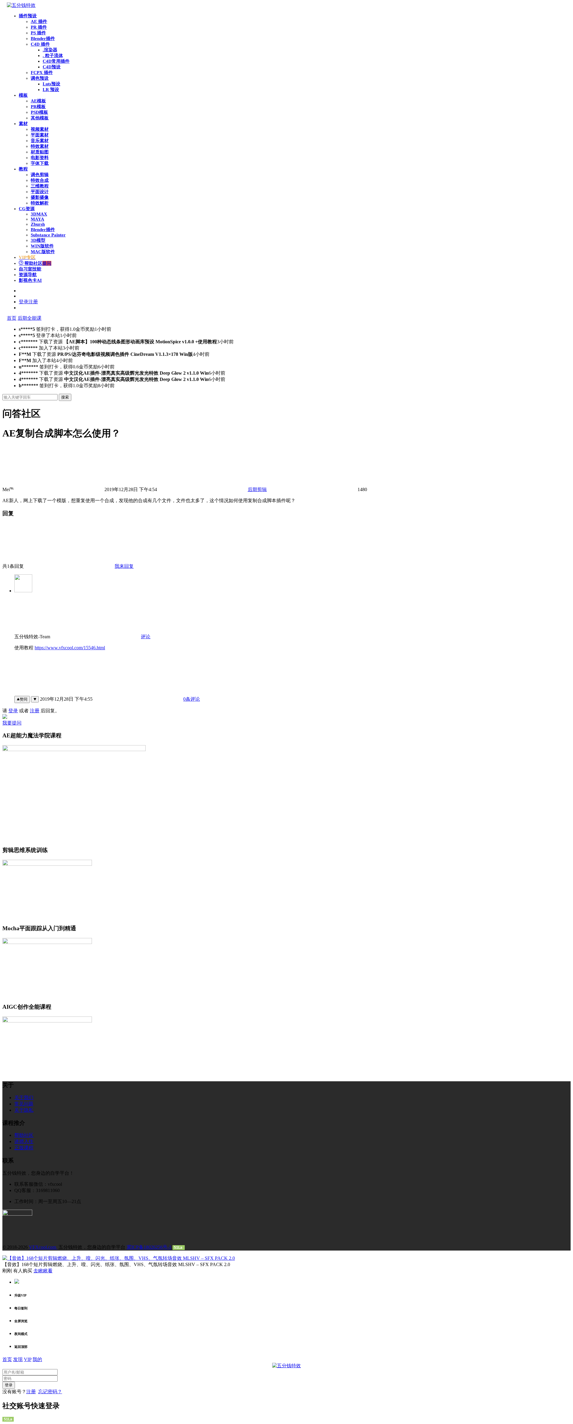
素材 (23, 123)
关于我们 (23, 1097)
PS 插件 (38, 32)
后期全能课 (29, 318)
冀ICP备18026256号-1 (149, 1247)
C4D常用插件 (56, 61)
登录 (13, 710)
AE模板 (38, 101)
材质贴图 (40, 152)
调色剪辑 (40, 174)
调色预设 (40, 78)
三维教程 (40, 186)
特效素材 (40, 146)
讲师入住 (23, 1141)
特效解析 (40, 203)
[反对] (35, 699)
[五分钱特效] (21, 5)
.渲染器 (50, 49)
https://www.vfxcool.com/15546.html (70, 647)
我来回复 (124, 566)
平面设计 (40, 191)
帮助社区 (37, 263)
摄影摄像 (40, 197)
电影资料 (40, 157)
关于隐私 (23, 1110)
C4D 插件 (40, 44)
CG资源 (27, 208)
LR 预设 (51, 89)
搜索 (65, 397)
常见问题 (23, 1103)
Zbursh (38, 224)
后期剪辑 (257, 489)
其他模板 (40, 118)
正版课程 (23, 1147)
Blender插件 (43, 38)
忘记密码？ (50, 1391)
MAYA (37, 219)
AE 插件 (39, 21)
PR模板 (38, 106)
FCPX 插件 (42, 72)
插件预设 (28, 15)
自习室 (30, 269)
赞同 (23, 699)
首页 (11, 318)
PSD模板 (39, 112)
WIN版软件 (42, 246)
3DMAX (39, 214)
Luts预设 (51, 83)
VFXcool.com (43, 1247)
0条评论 (191, 699)
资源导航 (28, 274)
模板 (23, 95)
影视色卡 (30, 280)
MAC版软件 (43, 251)
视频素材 (40, 129)
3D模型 (38, 240)
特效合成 (40, 180)
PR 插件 (39, 27)
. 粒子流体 (53, 55)
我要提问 (11, 722)
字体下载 (40, 163)
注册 (34, 710)
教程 (23, 169)
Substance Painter (48, 235)
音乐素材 (40, 140)
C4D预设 (52, 66)
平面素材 (40, 135)
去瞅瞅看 (43, 1270)
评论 (145, 636)
